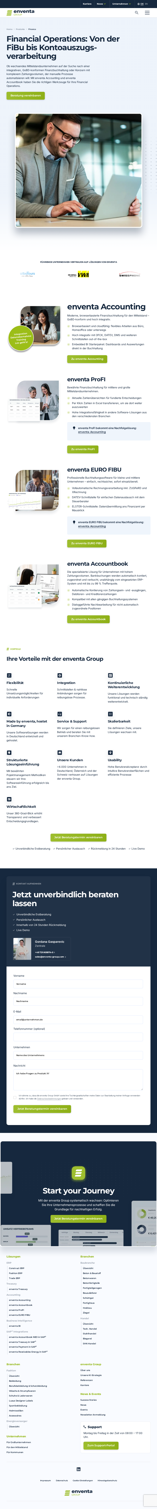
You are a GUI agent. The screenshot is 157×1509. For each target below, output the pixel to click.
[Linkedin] (79, 1469)
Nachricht (19, 1065)
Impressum (45, 1480)
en (146, 4)
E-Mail (17, 1011)
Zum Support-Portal (100, 1445)
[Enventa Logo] (20, 13)
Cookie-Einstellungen (83, 1480)
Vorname (18, 975)
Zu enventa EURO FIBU (87, 543)
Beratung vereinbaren (26, 95)
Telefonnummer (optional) (29, 1028)
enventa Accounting (92, 431)
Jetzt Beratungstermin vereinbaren (78, 837)
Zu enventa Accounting (87, 358)
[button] (100, 4)
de (142, 4)
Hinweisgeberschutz (107, 1480)
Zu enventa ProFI (83, 449)
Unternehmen (21, 1047)
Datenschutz (62, 1480)
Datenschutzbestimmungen (49, 1098)
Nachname (20, 993)
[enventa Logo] (78, 1493)
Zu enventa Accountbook (88, 619)
